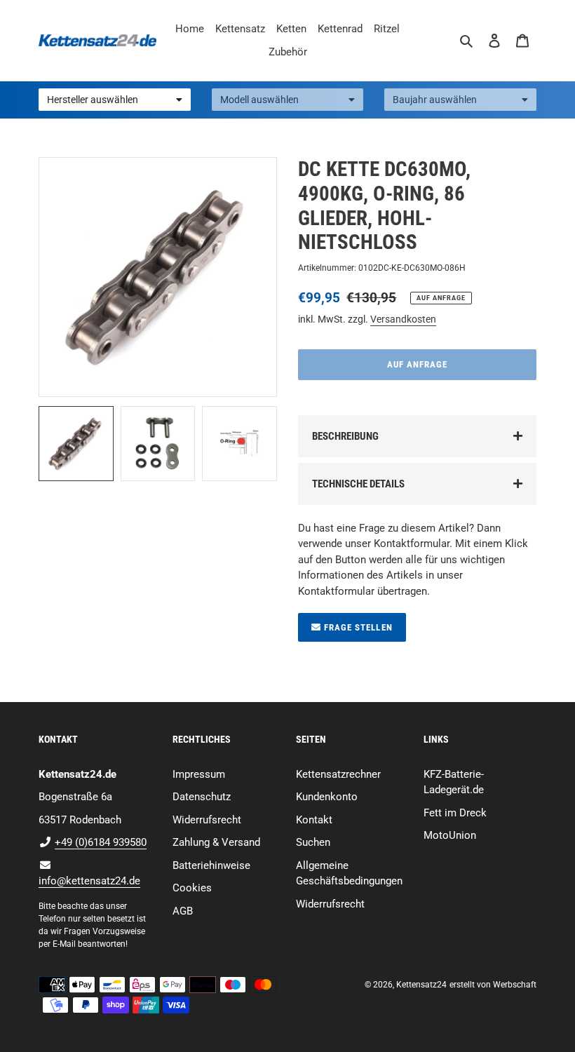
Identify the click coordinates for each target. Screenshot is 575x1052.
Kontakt (314, 820)
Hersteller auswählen (92, 99)
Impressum (198, 774)
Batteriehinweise (211, 865)
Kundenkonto (327, 796)
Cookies (192, 888)
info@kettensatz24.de (89, 881)
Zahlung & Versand (216, 842)
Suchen (313, 842)
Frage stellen (357, 627)
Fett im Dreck (455, 813)
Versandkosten (403, 319)
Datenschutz (201, 796)
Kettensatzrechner (338, 774)
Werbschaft (514, 985)
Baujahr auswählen (435, 99)
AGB (182, 911)
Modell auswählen (259, 99)
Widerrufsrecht (206, 820)
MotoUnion (450, 835)
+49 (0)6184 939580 (101, 842)
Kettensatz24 (421, 985)
